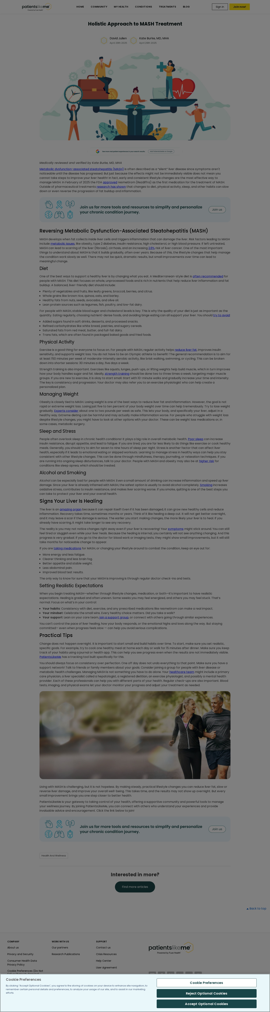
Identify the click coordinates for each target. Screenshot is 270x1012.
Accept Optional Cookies (206, 1004)
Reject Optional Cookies (206, 993)
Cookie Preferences (206, 982)
